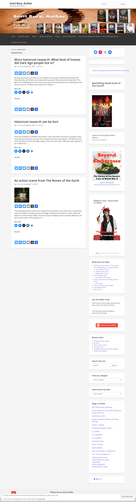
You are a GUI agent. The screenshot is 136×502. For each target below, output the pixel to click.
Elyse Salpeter (97, 448)
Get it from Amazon (99, 140)
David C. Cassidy (98, 425)
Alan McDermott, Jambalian (102, 407)
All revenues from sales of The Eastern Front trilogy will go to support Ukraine (106, 266)
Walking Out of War (102, 273)
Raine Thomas (97, 444)
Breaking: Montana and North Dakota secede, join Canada (106, 350)
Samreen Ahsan (98, 441)
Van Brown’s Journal (99, 457)
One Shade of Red (100, 287)
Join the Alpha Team (69, 36)
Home (13, 36)
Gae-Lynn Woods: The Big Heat (103, 451)
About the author (23, 36)
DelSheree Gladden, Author (102, 428)
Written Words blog (45, 36)
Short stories (98, 289)
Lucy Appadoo (97, 435)
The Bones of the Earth (103, 277)
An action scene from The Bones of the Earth (46, 180)
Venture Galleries (98, 464)
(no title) (96, 343)
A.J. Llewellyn (96, 438)
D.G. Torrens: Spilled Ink (101, 454)
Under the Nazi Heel (102, 271)
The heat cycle (98, 347)
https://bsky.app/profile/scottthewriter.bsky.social (110, 70)
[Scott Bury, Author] (68, 21)
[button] (95, 253)
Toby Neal (96, 462)
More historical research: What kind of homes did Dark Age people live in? (47, 61)
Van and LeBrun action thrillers (103, 285)
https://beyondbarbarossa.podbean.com (107, 185)
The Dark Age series (100, 275)
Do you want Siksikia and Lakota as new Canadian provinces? (98, 36)
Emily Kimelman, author (101, 460)
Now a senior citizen (100, 345)
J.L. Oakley (95, 431)
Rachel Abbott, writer (100, 467)
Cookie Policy (41, 499)
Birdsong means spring (101, 341)
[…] (54, 85)
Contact (57, 36)
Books (34, 36)
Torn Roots (99, 283)
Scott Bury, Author (21, 3)
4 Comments (39, 125)
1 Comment (39, 66)
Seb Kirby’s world (98, 416)
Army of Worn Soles (102, 269)
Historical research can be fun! (36, 122)
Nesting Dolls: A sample (19, 42)
